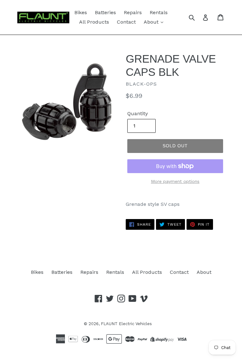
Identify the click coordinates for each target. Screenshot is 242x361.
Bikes (80, 12)
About (152, 22)
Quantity (137, 113)
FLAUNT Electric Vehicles (126, 323)
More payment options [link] (175, 181)
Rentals (159, 12)
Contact (126, 22)
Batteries (105, 12)
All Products (94, 22)
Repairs (133, 12)
